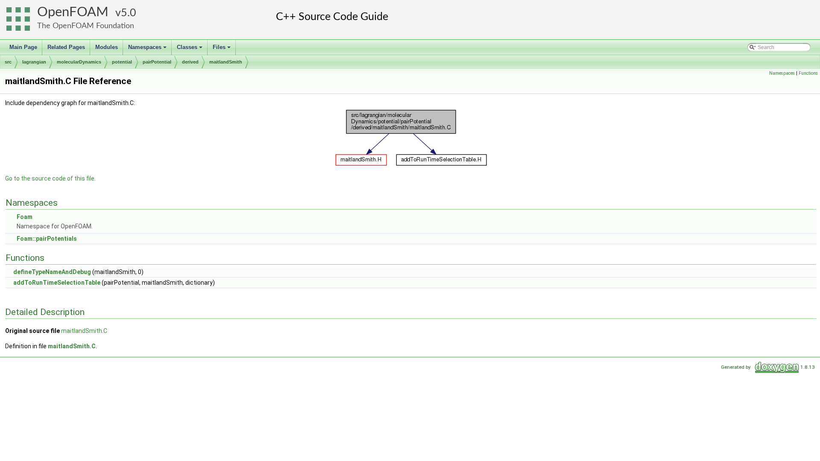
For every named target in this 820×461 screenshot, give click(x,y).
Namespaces (148, 49)
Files (222, 49)
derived (190, 61)
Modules (106, 47)
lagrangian (34, 61)
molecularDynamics (79, 61)
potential (122, 61)
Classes (190, 49)
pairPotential (157, 61)
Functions (808, 73)
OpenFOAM (72, 12)
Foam (24, 216)
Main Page (23, 47)
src (8, 61)
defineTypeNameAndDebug (52, 271)
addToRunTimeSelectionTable (56, 282)
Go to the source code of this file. (50, 178)
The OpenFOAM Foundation (85, 26)
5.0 (128, 13)
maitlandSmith (225, 61)
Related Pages (66, 47)
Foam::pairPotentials (47, 238)
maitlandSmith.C (84, 330)
